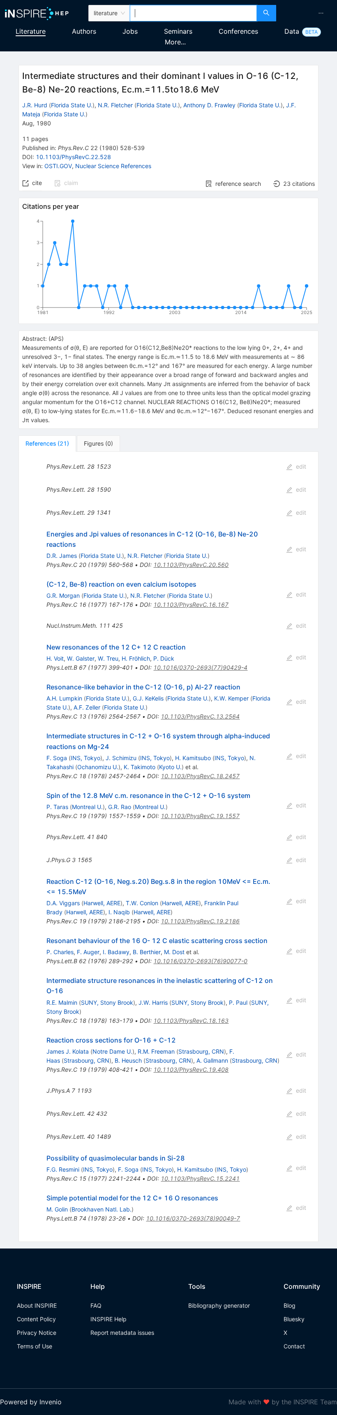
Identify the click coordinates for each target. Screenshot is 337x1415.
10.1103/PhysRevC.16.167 (191, 604)
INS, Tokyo (85, 757)
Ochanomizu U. (97, 766)
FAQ (96, 1305)
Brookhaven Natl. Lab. (102, 1209)
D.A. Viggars (63, 902)
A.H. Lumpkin (64, 698)
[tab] (47, 443)
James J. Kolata (67, 1051)
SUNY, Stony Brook (107, 1002)
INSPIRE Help (108, 1319)
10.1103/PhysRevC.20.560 (191, 564)
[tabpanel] (168, 847)
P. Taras (57, 806)
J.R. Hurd (34, 105)
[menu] (307, 13)
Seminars (178, 31)
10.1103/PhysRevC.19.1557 (200, 815)
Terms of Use (34, 1346)
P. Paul (238, 1002)
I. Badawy (116, 951)
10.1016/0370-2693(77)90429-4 (200, 667)
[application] (168, 268)
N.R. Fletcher (115, 105)
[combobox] (193, 13)
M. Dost (174, 951)
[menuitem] (321, 13)
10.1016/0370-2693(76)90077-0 (200, 960)
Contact (294, 1346)
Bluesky (294, 1319)
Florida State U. (71, 105)
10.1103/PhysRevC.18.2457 (200, 775)
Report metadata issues (122, 1332)
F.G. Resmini (62, 1169)
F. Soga (56, 757)
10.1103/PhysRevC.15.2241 (200, 1178)
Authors (84, 31)
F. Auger (88, 951)
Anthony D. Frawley (209, 105)
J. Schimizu (121, 757)
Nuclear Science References (113, 165)
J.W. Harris (153, 1002)
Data (291, 31)
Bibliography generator (219, 1305)
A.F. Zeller (87, 707)
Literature (31, 31)
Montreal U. (87, 806)
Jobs (130, 31)
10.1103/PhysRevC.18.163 (191, 1020)
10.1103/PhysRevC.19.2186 (200, 921)
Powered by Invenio (31, 1402)
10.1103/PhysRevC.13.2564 (200, 716)
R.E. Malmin (61, 1002)
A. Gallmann (212, 1060)
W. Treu (108, 658)
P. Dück (163, 658)
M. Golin (57, 1209)
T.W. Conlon (142, 902)
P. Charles (60, 951)
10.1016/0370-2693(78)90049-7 (193, 1218)
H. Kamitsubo (193, 757)
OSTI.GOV (58, 165)
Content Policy (36, 1319)
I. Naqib (119, 912)
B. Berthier (147, 951)
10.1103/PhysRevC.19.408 (191, 1069)
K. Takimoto (139, 766)
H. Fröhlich (136, 658)
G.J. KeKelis (148, 698)
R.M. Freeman (156, 1051)
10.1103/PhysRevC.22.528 (73, 156)
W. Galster (81, 658)
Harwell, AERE (101, 902)
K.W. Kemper (231, 698)
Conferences (238, 31)
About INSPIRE (37, 1305)
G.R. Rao (119, 806)
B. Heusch (128, 1060)
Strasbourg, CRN (201, 1051)
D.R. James (61, 555)
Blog (289, 1305)
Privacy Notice (36, 1332)
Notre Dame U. (112, 1051)
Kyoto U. (170, 766)
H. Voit (55, 658)
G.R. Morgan (63, 595)
